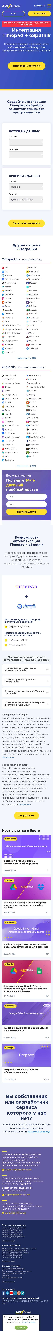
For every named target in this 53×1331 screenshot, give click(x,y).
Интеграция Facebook (12, 1232)
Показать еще (8, 1240)
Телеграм (33, 348)
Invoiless (9, 429)
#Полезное (10, 922)
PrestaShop (34, 298)
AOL (7, 271)
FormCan (9, 445)
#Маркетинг (10, 839)
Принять (21, 1327)
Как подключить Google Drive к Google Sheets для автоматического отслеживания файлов (25, 988)
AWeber (8, 275)
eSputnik (36, 44)
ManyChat (9, 441)
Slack (31, 325)
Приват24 (33, 452)
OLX (31, 287)
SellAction (33, 418)
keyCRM (33, 341)
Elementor (9, 422)
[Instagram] (19, 1292)
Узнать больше (28, 1322)
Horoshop (9, 406)
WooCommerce (12, 437)
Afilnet (8, 287)
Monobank (34, 445)
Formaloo (33, 448)
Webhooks (34, 337)
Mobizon (33, 283)
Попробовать (26, 816)
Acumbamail (10, 283)
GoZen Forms (35, 375)
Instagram (9, 344)
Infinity (8, 418)
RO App (32, 306)
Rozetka (33, 310)
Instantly (9, 348)
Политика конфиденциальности (16, 1271)
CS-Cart (33, 391)
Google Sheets (11, 341)
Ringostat (33, 406)
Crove (7, 306)
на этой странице (39, 1132)
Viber (31, 333)
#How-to (9, 880)
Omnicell (33, 291)
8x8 (6, 267)
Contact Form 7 (12, 398)
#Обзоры (9, 1048)
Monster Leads (11, 452)
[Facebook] (3, 1292)
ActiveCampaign (12, 279)
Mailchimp (33, 271)
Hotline (32, 410)
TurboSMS (33, 329)
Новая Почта (35, 344)
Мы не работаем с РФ (12, 1278)
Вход (13, 14)
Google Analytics (12, 325)
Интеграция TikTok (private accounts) (19, 1248)
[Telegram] (7, 1293)
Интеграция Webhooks (12, 1234)
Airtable (8, 291)
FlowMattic (10, 433)
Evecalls (8, 310)
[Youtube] (11, 1292)
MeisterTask (34, 275)
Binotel (8, 298)
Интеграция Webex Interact (14, 1250)
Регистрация (39, 14)
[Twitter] (22, 1292)
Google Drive (11, 337)
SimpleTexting (35, 321)
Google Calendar (12, 333)
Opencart (33, 294)
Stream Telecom (12, 425)
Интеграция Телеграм (12, 1230)
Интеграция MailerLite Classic (15, 1253)
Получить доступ (26, 512)
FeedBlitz (9, 317)
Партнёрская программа (13, 1273)
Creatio (8, 302)
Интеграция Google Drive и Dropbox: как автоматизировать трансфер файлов (25, 905)
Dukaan (32, 414)
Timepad (23, 44)
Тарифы (6, 1275)
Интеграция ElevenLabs (13, 1255)
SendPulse (34, 317)
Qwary (32, 395)
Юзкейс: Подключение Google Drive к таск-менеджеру (26, 1029)
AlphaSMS (9, 294)
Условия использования (13, 1269)
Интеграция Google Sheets (14, 1228)
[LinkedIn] (15, 1292)
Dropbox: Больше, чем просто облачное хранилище (21, 1071)
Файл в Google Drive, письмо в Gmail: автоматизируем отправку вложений (26, 946)
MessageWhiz (35, 279)
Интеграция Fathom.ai (12, 1257)
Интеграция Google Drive (13, 1237)
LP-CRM (33, 267)
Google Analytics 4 (13, 329)
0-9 (3, 1303)
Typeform (33, 429)
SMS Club (33, 314)
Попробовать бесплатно (26, 66)
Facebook (9, 314)
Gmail (7, 321)
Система (13, 137)
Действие (13, 149)
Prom (31, 302)
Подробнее (8, 757)
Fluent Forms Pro (37, 437)
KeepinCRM (10, 352)
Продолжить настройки (26, 223)
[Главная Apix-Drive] (11, 6)
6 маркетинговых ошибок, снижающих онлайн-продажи (21, 862)
